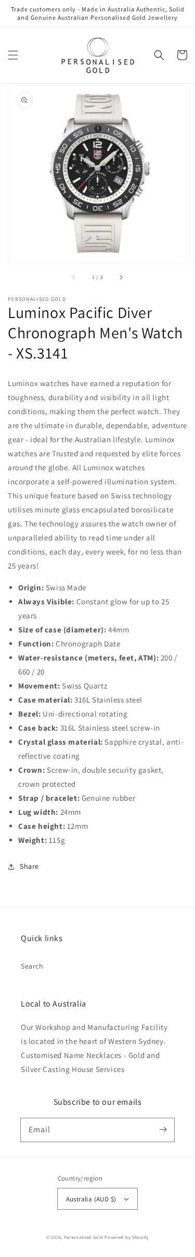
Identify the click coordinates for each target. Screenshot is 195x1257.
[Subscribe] (162, 1129)
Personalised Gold (83, 1237)
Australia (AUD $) (91, 1199)
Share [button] (29, 866)
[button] (13, 55)
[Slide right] (120, 277)
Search (32, 966)
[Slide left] (74, 277)
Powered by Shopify (127, 1237)
